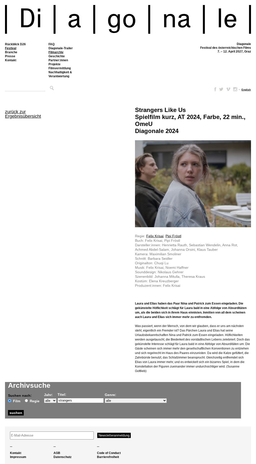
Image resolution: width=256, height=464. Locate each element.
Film (16, 401)
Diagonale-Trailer (60, 48)
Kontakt (10, 60)
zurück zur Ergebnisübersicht (23, 114)
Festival (10, 48)
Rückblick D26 (15, 44)
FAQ (51, 44)
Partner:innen (58, 60)
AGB (57, 453)
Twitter (221, 89)
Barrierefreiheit (108, 457)
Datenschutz (63, 457)
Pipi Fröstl (173, 236)
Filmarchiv (56, 52)
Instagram (235, 89)
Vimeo (228, 89)
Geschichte (56, 56)
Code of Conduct (109, 453)
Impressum (18, 457)
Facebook (214, 89)
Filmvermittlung (59, 68)
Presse (10, 56)
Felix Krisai (155, 236)
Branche (11, 52)
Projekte (54, 64)
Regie (35, 401)
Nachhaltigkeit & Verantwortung (60, 74)
